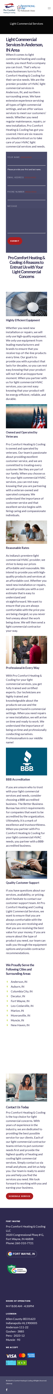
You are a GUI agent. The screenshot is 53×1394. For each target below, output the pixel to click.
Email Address (21, 177)
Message (12, 206)
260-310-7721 (24, 1243)
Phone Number (21, 191)
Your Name (19, 157)
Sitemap (9, 1383)
